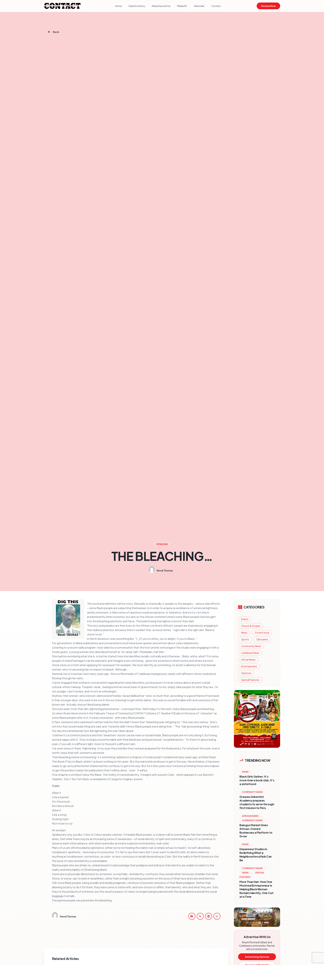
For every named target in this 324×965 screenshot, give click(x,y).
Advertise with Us (161, 5)
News (244, 632)
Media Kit (182, 5)
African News (248, 659)
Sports (245, 639)
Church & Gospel (250, 625)
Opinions (246, 673)
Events (245, 619)
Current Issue (262, 632)
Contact (216, 5)
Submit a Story (137, 5)
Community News (251, 646)
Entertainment (249, 666)
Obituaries (262, 639)
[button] (191, 916)
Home (118, 5)
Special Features (250, 679)
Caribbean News (250, 652)
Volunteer (199, 5)
